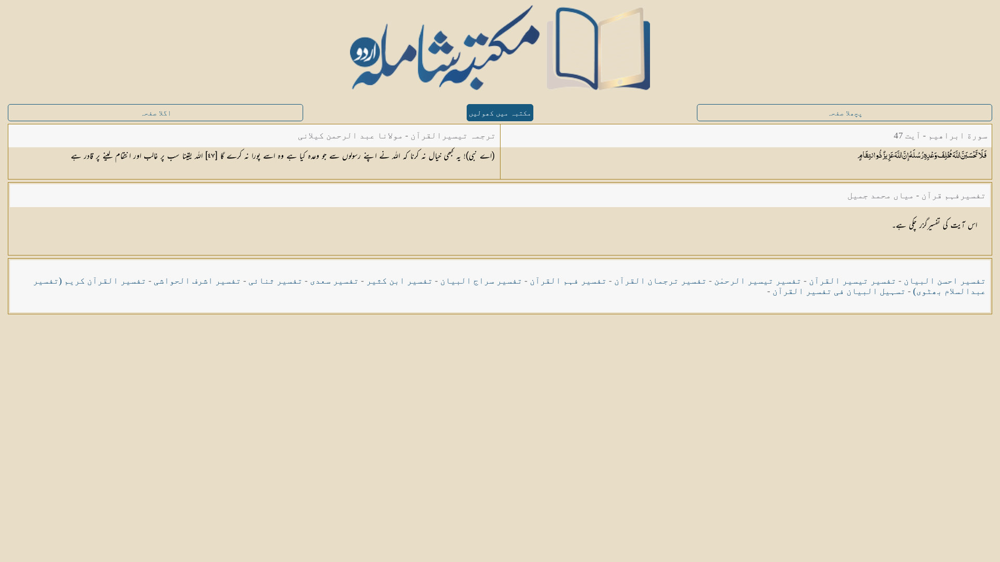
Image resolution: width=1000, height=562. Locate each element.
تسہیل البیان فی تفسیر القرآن (839, 291)
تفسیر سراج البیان (481, 281)
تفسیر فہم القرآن (568, 281)
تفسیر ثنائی (275, 281)
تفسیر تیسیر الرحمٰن (758, 281)
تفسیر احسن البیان (945, 281)
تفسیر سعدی (334, 281)
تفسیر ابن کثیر (399, 281)
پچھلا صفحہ (845, 113)
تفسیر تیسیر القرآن (852, 281)
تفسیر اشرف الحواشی (197, 281)
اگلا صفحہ (155, 113)
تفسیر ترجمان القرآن (660, 281)
